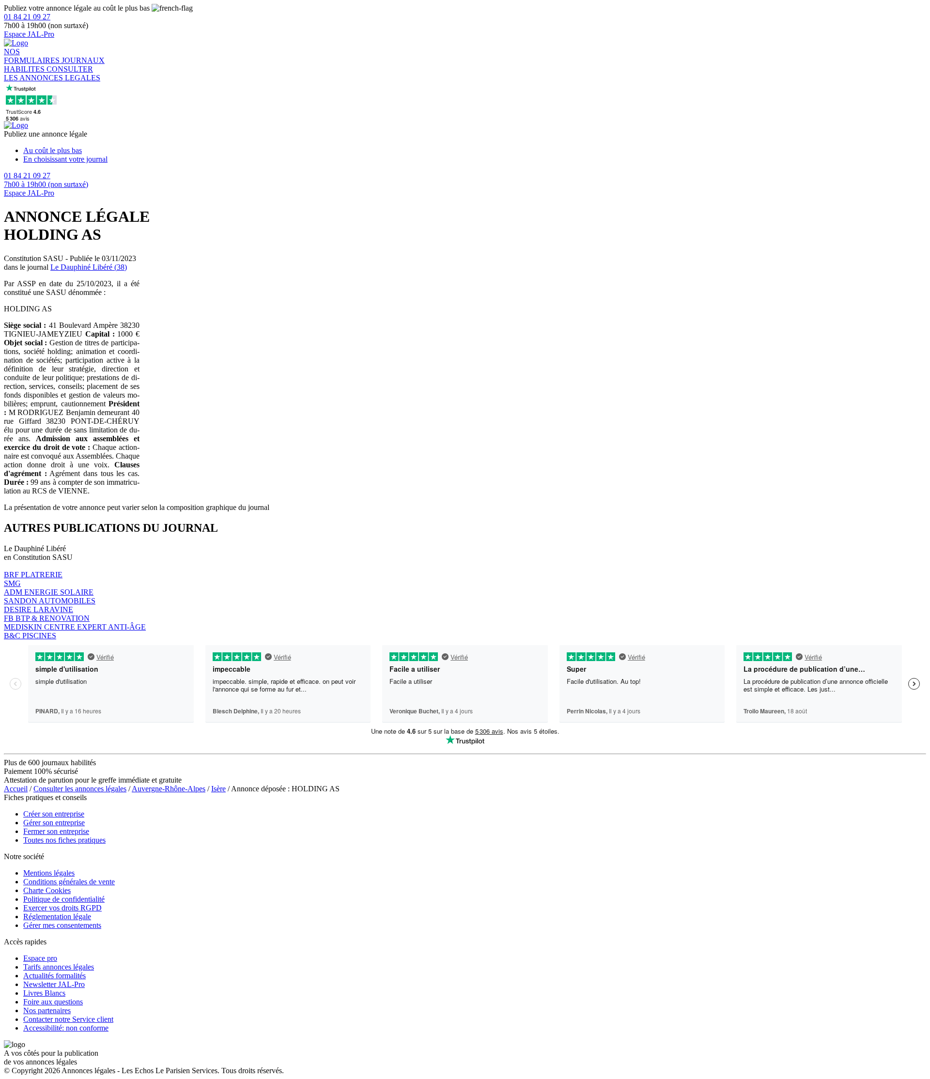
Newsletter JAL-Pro (54, 984)
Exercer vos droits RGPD (62, 908)
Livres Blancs (44, 993)
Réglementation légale (57, 916)
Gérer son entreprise (54, 822)
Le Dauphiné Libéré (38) (88, 267)
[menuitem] (474, 150)
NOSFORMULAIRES (33, 55)
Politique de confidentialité (64, 899)
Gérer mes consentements (62, 925)
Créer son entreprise (53, 814)
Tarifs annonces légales (58, 967)
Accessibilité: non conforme (65, 1028)
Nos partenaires (47, 1010)
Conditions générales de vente (69, 882)
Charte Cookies (47, 890)
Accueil (16, 789)
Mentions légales (49, 873)
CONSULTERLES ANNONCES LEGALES (52, 73)
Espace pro (40, 958)
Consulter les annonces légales (79, 789)
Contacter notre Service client (68, 1019)
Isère (218, 789)
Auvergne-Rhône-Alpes (168, 789)
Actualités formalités (54, 975)
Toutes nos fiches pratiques (64, 840)
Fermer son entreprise (56, 831)
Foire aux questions (53, 1002)
